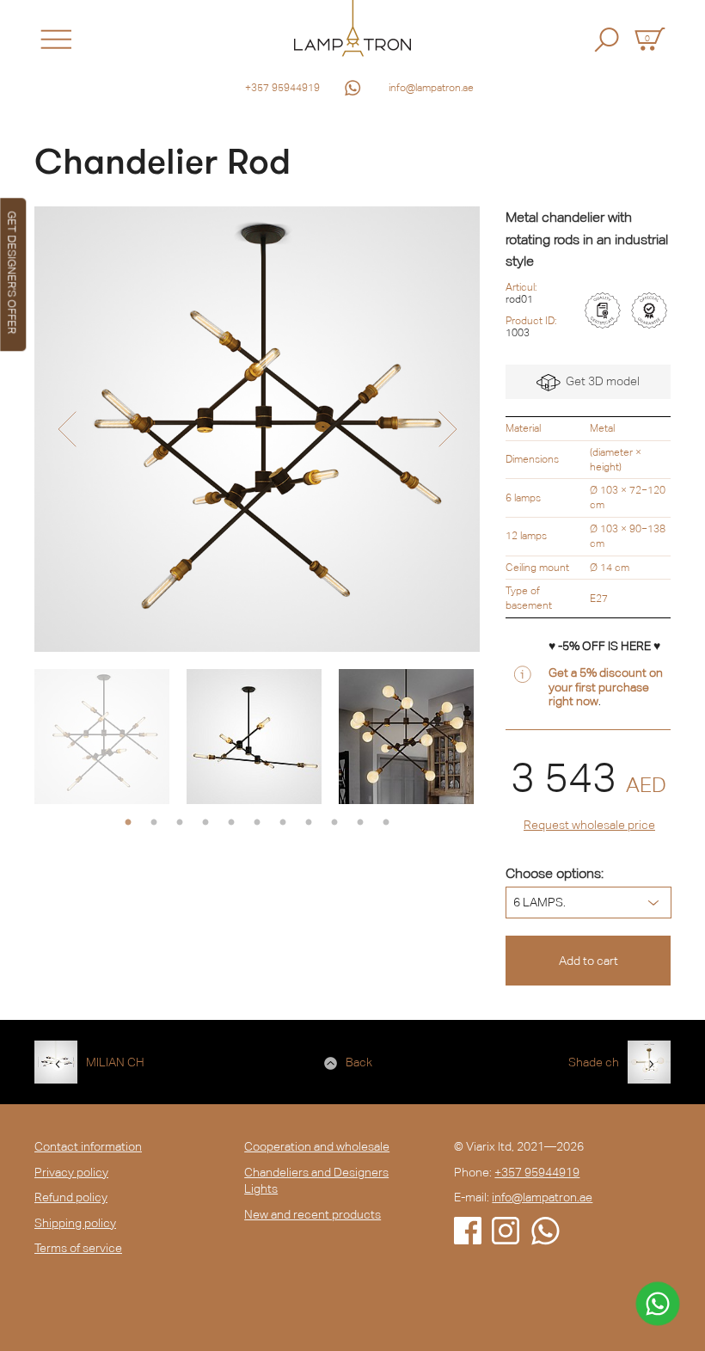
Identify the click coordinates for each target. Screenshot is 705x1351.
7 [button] (282, 823)
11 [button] (386, 823)
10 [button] (360, 823)
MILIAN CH (115, 1062)
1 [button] (128, 823)
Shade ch (593, 1062)
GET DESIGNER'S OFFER (11, 272)
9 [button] (334, 823)
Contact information (88, 1146)
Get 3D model (600, 381)
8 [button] (308, 823)
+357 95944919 (282, 88)
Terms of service (78, 1248)
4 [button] (205, 823)
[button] (66, 429)
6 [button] (257, 823)
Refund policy (70, 1197)
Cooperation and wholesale (316, 1146)
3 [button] (179, 823)
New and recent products (312, 1214)
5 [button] (231, 823)
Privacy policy (71, 1172)
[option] (257, 429)
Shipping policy (75, 1223)
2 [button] (153, 823)
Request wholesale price (589, 825)
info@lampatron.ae (431, 88)
